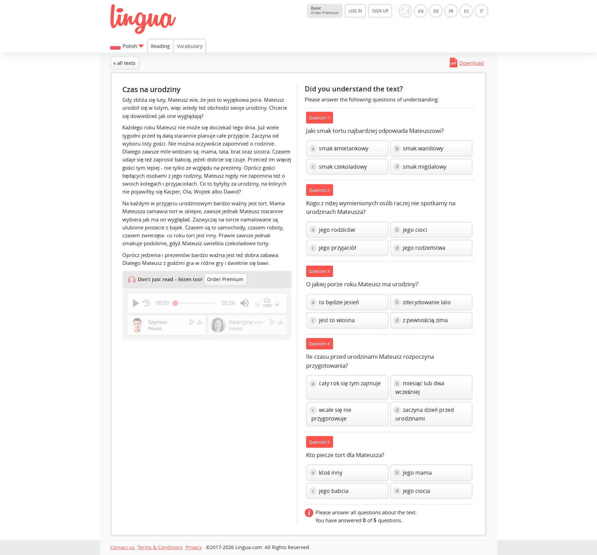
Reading (160, 46)
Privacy (194, 547)
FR (451, 11)
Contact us (122, 547)
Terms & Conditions (160, 547)
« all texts (124, 62)
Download (471, 62)
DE (436, 11)
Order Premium (225, 279)
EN (421, 11)
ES (466, 11)
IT (481, 11)
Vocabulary (189, 46)
